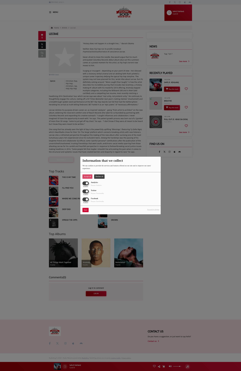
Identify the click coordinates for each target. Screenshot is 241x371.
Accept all (87, 176)
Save (85, 210)
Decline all (99, 176)
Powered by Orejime (153, 209)
